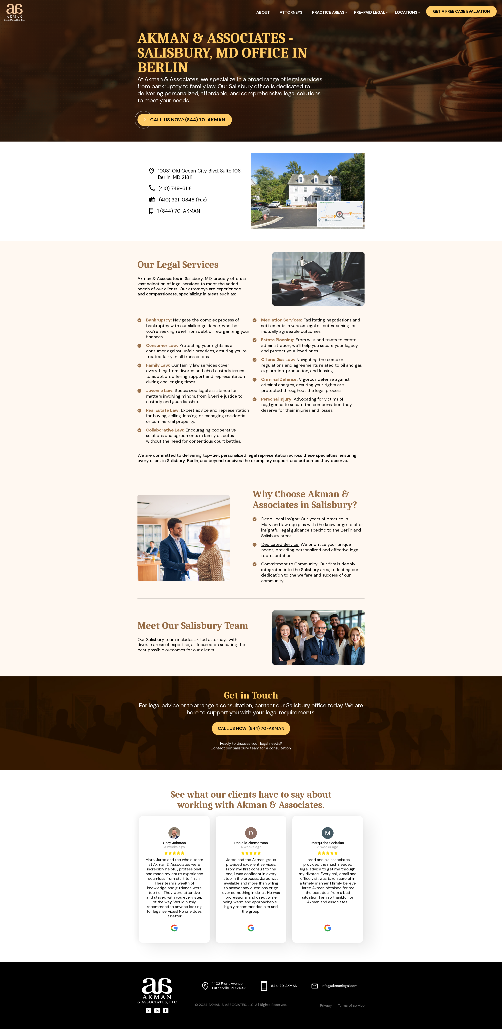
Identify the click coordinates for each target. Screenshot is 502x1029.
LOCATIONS (406, 12)
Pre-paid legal (369, 12)
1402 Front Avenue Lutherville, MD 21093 (229, 985)
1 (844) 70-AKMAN (178, 211)
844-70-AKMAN (284, 985)
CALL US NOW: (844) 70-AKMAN (187, 120)
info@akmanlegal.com (339, 985)
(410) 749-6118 (175, 188)
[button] (346, 12)
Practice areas (328, 12)
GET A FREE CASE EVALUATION (461, 11)
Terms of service (351, 1005)
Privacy (326, 1005)
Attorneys (291, 12)
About (263, 12)
